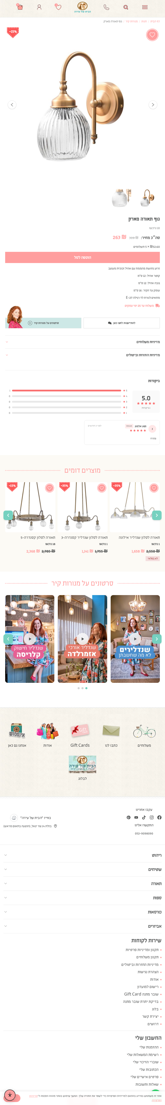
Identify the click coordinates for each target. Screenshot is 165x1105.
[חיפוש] (125, 7)
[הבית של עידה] (82, 7)
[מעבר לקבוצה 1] (86, 688)
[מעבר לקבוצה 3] (79, 688)
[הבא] (153, 104)
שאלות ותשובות (147, 1084)
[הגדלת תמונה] (82, 104)
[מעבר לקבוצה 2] (82, 688)
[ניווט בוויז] (14, 818)
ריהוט (157, 855)
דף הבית (155, 21)
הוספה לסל (82, 257)
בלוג (155, 1009)
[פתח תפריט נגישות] (9, 1095)
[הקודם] (12, 104)
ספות (157, 897)
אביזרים (155, 926)
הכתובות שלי (149, 1070)
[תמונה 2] (121, 198)
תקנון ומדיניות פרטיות (142, 950)
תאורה (156, 883)
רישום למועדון (148, 987)
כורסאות (155, 912)
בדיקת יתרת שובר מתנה (141, 1002)
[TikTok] (144, 817)
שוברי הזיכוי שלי (146, 1062)
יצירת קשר (150, 1016)
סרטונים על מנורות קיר (46, 323)
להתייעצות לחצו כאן (124, 323)
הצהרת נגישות (148, 972)
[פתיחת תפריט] (144, 7)
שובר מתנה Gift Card (141, 994)
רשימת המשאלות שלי (143, 1055)
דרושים (153, 1024)
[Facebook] (159, 817)
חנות (144, 21)
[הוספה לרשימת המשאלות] (152, 35)
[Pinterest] (128, 817)
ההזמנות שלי (149, 1047)
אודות (154, 979)
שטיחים (155, 869)
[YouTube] (136, 817)
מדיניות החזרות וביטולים (140, 965)
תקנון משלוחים (147, 957)
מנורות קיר (132, 21)
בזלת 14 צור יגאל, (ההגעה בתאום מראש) (27, 826)
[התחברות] (39, 7)
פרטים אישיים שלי (144, 1077)
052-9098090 (144, 833)
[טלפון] (106, 7)
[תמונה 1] (148, 198)
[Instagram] (152, 817)
